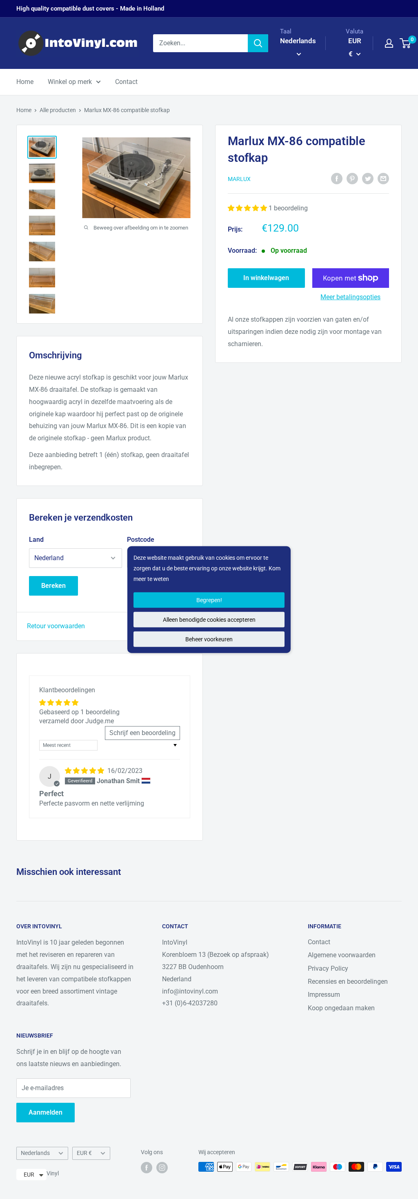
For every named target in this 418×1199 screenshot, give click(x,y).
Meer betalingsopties (350, 297)
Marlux (239, 179)
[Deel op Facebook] (336, 178)
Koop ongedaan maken (341, 1008)
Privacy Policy (328, 968)
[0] (405, 43)
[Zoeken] (258, 43)
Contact (126, 82)
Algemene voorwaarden (342, 955)
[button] (248, 208)
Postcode (140, 539)
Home (24, 82)
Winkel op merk (70, 82)
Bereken (53, 586)
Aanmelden (45, 1112)
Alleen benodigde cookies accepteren (209, 619)
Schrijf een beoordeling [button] (142, 733)
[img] (85, 771)
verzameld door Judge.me (76, 721)
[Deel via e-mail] (383, 178)
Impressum (324, 994)
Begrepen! (209, 600)
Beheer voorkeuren (209, 639)
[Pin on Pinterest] (352, 178)
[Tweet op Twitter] (368, 178)
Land (36, 539)
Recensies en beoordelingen (348, 981)
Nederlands (35, 1153)
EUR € (84, 1153)
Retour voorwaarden (56, 626)
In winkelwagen (266, 278)
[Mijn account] (389, 43)
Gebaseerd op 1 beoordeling (79, 712)
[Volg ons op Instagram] (162, 1167)
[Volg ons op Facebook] (146, 1167)
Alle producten (58, 110)
